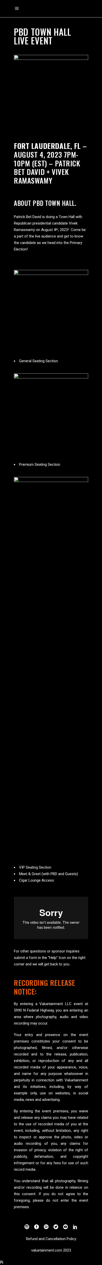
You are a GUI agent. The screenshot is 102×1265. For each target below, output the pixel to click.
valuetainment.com (46, 1250)
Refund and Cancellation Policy (51, 1239)
